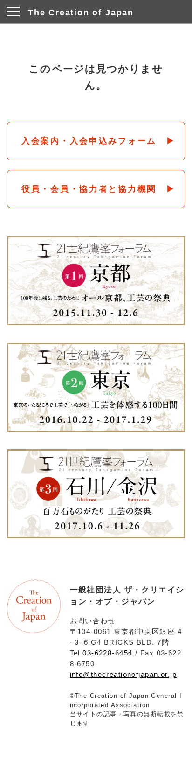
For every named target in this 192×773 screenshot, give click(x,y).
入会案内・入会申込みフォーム (89, 141)
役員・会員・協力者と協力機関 (89, 189)
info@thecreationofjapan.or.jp (123, 674)
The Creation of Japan (81, 12)
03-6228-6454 (107, 653)
